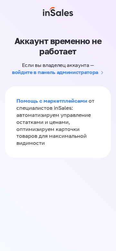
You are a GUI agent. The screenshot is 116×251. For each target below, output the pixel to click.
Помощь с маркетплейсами (52, 101)
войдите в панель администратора (55, 72)
